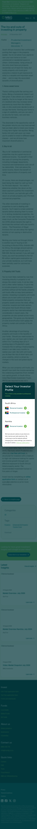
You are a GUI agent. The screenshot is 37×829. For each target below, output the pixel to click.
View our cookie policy (22, 443)
